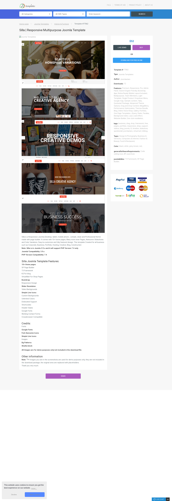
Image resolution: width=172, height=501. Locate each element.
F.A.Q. (109, 5)
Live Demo (122, 47)
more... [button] (34, 489)
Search (142, 14)
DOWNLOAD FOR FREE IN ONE (132, 60)
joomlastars (125, 79)
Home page (24, 24)
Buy (141, 47)
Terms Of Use (120, 5)
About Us (149, 5)
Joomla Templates (41, 24)
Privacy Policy (135, 5)
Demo (63, 376)
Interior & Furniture (61, 24)
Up (170, 464)
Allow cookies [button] (35, 494)
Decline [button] (14, 494)
